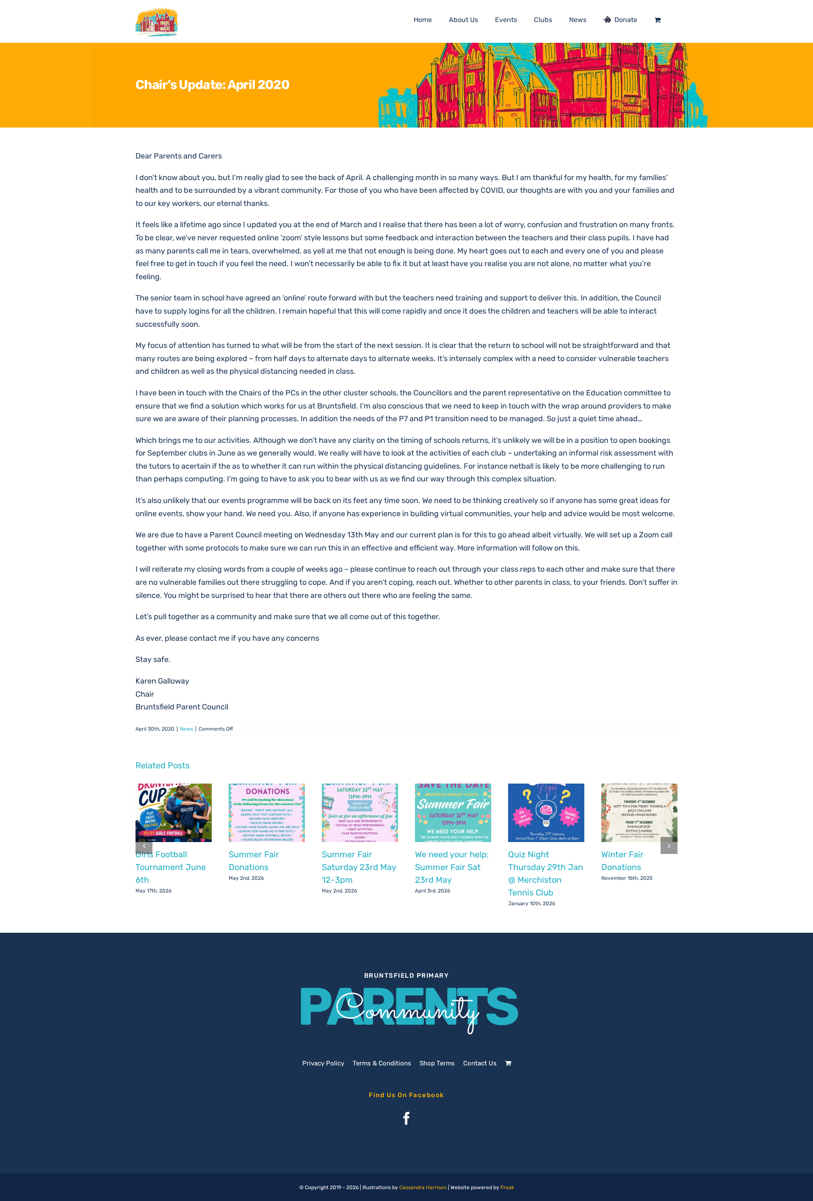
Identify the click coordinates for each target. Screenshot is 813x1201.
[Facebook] (406, 1118)
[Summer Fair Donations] (267, 813)
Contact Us (480, 1063)
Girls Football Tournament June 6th (171, 867)
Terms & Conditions (382, 1063)
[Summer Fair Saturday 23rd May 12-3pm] (360, 813)
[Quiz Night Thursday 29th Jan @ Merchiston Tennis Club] (546, 813)
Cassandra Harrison (423, 1187)
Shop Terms (437, 1063)
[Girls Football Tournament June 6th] (174, 813)
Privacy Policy (323, 1063)
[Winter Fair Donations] (639, 813)
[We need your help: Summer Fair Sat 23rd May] (453, 813)
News (186, 729)
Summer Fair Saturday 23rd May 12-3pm (359, 867)
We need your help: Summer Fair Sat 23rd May (452, 867)
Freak (507, 1187)
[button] (144, 845)
